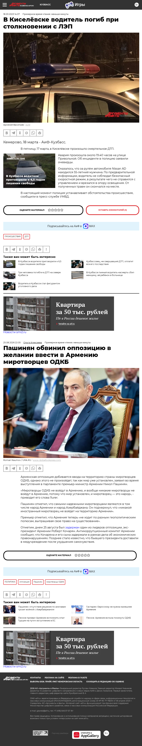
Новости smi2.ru (14, 332)
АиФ (27, 124)
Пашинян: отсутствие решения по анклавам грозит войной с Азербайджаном (42, 608)
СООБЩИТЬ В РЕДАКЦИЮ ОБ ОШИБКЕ (105, 682)
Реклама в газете (77, 678)
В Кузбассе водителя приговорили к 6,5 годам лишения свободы (39, 262)
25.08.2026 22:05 (12, 342)
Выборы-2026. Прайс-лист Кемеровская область (56, 682)
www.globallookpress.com (47, 460)
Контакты (35, 678)
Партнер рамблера (60, 733)
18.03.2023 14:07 (11, 14)
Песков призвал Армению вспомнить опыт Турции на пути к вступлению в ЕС (41, 619)
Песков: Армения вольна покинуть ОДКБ (108, 617)
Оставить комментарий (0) (112, 210)
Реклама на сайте (54, 678)
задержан (72, 527)
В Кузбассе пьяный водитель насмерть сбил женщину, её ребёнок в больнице (110, 273)
